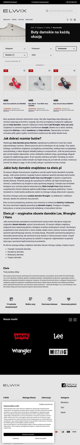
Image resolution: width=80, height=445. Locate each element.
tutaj (9, 428)
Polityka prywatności (46, 404)
